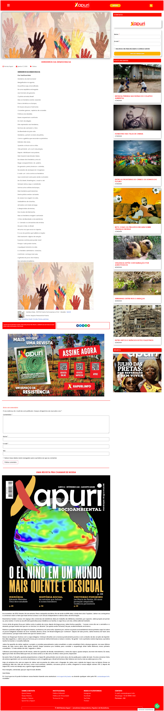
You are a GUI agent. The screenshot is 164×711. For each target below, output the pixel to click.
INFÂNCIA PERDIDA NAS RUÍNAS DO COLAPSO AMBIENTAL (134, 97)
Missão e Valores (27, 698)
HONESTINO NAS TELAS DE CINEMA (129, 134)
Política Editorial (59, 693)
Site (4, 450)
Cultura (34, 66)
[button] (151, 5)
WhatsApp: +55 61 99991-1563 (125, 696)
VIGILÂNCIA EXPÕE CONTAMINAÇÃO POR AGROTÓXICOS (132, 264)
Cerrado (35, 319)
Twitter (86, 701)
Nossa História (27, 696)
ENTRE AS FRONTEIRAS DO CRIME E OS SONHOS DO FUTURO (136, 180)
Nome (5, 436)
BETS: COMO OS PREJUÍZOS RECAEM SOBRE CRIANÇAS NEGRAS (133, 228)
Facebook (87, 696)
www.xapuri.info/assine (64, 676)
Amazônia (25, 319)
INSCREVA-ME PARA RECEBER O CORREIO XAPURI (133, 49)
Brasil (30, 319)
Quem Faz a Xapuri (28, 701)
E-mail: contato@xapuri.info (125, 693)
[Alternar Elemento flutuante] (157, 706)
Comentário (7, 414)
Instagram (87, 693)
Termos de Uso (58, 698)
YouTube (87, 698)
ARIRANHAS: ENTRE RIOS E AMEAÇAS (130, 298)
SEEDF (69, 312)
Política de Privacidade (61, 696)
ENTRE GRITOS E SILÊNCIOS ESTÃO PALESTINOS (134, 340)
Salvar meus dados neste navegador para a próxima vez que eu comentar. (31, 458)
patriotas (45, 319)
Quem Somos (26, 693)
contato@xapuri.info (103, 676)
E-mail (5, 443)
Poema (40, 319)
